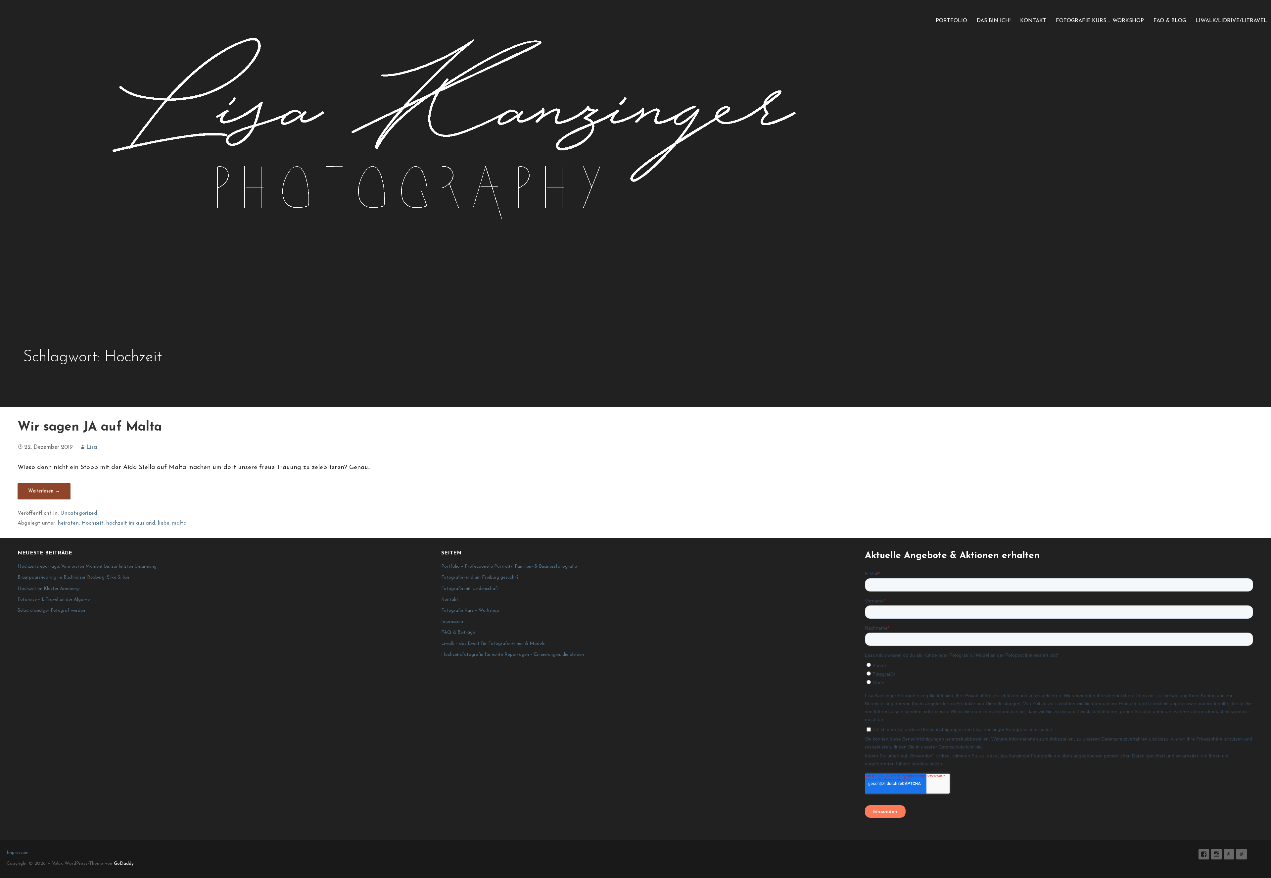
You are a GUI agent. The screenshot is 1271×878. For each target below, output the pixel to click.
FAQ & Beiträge (458, 632)
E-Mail (1229, 854)
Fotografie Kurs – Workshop (1100, 21)
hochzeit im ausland (130, 523)
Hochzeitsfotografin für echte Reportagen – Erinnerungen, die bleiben (512, 654)
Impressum (452, 621)
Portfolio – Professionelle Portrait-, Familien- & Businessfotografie (509, 566)
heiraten (68, 523)
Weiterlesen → (44, 491)
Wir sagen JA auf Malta (90, 427)
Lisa (91, 447)
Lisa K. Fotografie (1204, 854)
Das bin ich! (994, 21)
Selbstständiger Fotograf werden (51, 610)
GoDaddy (124, 863)
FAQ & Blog (1169, 21)
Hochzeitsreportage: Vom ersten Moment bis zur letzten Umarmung (87, 566)
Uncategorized (78, 513)
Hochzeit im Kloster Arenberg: (49, 588)
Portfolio (951, 21)
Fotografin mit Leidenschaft (470, 588)
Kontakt (1033, 21)
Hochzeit (92, 523)
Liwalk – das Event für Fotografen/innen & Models (493, 643)
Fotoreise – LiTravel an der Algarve (54, 599)
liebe (163, 523)
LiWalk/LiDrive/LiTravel (1231, 21)
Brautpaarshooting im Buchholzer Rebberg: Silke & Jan (73, 577)
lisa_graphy (1216, 854)
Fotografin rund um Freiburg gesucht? (480, 577)
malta (179, 523)
